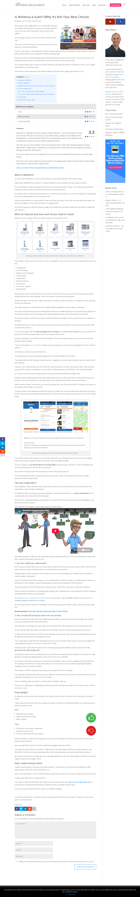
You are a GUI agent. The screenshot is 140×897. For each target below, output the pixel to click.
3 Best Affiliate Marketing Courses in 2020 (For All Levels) (114, 211)
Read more (71, 894)
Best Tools (86, 5)
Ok (66, 894)
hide (26, 77)
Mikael (19, 21)
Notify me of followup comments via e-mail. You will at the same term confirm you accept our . (56, 861)
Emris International (36, 345)
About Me (101, 5)
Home (64, 5)
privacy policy (89, 861)
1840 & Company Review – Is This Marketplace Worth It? (114, 194)
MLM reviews (36, 21)
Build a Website (74, 5)
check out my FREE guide (77, 782)
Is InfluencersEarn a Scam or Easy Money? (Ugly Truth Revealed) (115, 220)
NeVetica (18, 179)
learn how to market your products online (35, 598)
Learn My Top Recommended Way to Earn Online (48, 611)
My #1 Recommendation (114, 114)
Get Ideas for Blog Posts (114, 129)
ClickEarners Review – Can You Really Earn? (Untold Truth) (114, 228)
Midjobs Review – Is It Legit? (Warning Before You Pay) (115, 202)
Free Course (115, 5)
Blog (94, 5)
